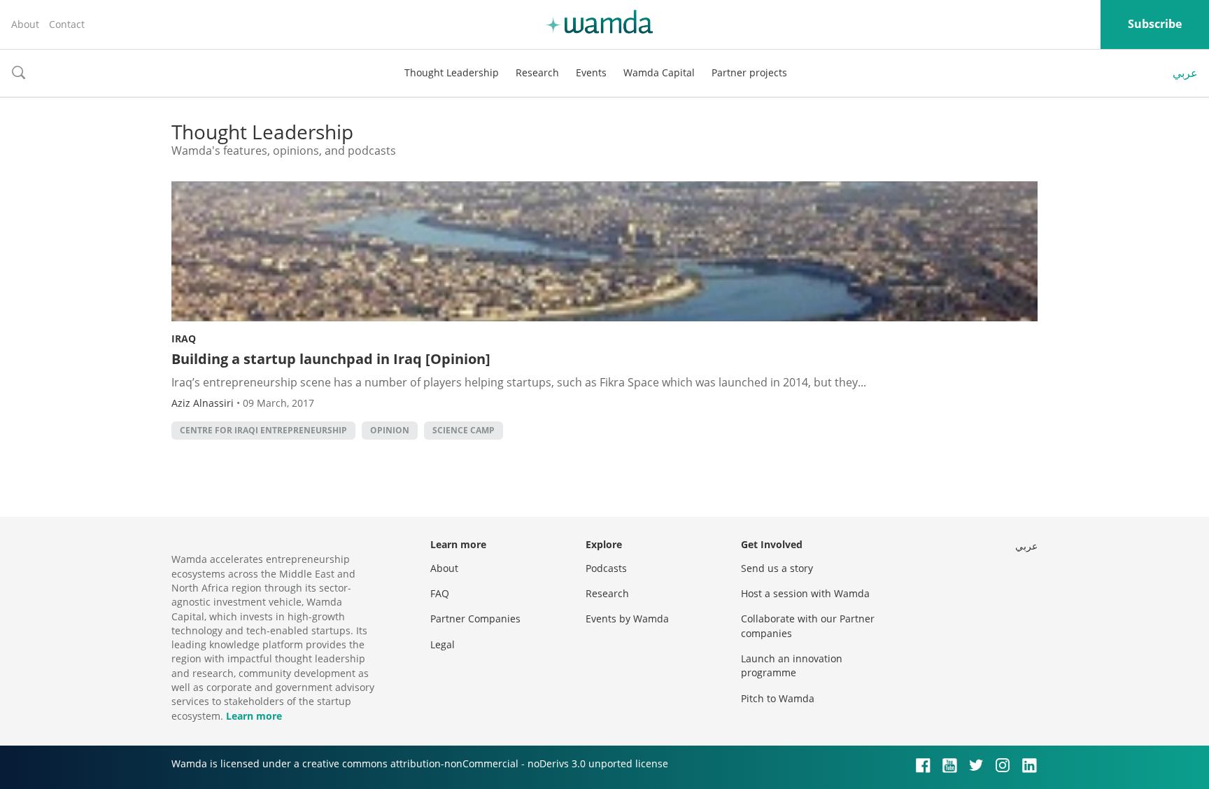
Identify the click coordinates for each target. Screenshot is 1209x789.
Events (591, 72)
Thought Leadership (451, 72)
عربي (1185, 72)
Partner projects (749, 72)
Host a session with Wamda (805, 593)
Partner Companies (475, 618)
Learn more (254, 715)
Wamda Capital (659, 72)
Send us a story (777, 568)
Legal (442, 644)
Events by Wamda (627, 618)
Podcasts (606, 568)
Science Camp (463, 430)
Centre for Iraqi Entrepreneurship (263, 430)
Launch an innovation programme (791, 665)
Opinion (389, 430)
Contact (67, 24)
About (25, 24)
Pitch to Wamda (777, 698)
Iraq (183, 338)
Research (537, 72)
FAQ (439, 593)
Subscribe (1155, 24)
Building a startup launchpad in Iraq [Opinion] (330, 358)
